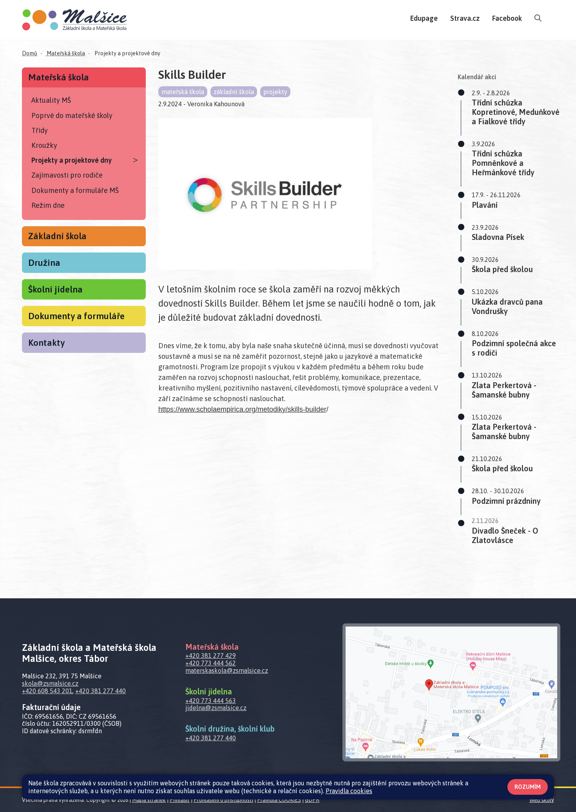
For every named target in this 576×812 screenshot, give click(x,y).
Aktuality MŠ (51, 100)
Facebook (507, 18)
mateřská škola (182, 91)
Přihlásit (180, 800)
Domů (29, 53)
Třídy (39, 130)
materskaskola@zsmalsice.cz (226, 670)
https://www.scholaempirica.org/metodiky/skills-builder (242, 409)
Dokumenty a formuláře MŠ (75, 190)
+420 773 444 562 (210, 663)
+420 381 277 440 (100, 690)
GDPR (312, 800)
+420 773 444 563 (210, 700)
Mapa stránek (149, 800)
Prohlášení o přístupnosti (223, 800)
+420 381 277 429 (210, 655)
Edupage (424, 18)
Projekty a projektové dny (126, 53)
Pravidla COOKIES (279, 800)
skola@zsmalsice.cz (50, 683)
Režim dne (48, 205)
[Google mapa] (451, 692)
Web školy (541, 800)
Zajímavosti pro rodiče (67, 175)
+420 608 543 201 (47, 690)
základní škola (234, 91)
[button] (516, 107)
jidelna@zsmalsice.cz (215, 707)
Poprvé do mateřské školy (71, 115)
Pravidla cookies (349, 790)
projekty (275, 91)
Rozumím (527, 787)
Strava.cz (465, 18)
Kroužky (44, 145)
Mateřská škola (65, 53)
